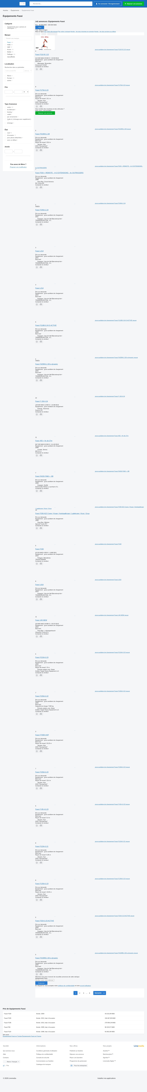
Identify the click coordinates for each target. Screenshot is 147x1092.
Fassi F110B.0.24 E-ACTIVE (45, 325)
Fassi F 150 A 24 (41, 401)
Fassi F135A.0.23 (41, 884)
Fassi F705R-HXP (42, 735)
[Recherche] (31, 3)
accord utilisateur (85, 985)
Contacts (6, 1057)
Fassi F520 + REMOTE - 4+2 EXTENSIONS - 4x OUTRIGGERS (59, 173)
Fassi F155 (7, 1018)
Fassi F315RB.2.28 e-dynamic (46, 958)
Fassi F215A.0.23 (41, 657)
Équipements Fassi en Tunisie (12, 1036)
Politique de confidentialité (44, 1054)
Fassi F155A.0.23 (41, 772)
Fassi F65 (7, 1027)
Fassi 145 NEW (41, 620)
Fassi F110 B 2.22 (42, 54)
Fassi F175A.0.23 (41, 90)
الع (3, 1065)
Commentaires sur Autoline (44, 1061)
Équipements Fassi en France (31, 1036)
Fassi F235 (7, 1022)
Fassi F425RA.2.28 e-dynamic (46, 364)
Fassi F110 (7, 1031)
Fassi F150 (39, 549)
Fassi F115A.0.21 (41, 846)
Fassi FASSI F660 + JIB (44, 476)
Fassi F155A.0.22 (41, 696)
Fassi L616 (39, 585)
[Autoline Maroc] (10, 3)
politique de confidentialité (66, 985)
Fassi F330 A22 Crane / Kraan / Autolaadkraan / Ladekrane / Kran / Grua (62, 513)
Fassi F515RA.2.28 (42, 134)
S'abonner (41, 983)
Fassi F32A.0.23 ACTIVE (44, 921)
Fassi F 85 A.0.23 (41, 809)
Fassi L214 (39, 251)
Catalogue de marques (43, 1064)
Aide (4, 1054)
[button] (37, 69)
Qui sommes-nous (9, 1051)
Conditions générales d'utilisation (46, 1051)
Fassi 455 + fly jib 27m (43, 441)
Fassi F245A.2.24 (41, 210)
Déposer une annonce (45, 113)
